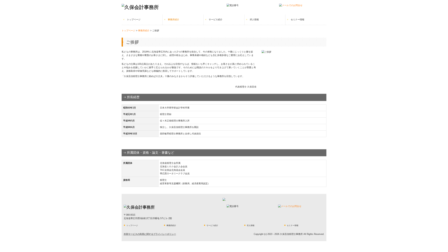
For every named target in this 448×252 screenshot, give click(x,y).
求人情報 (254, 19)
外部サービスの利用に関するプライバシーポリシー (150, 234)
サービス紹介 (215, 19)
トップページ (134, 19)
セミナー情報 (297, 19)
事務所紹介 (173, 19)
